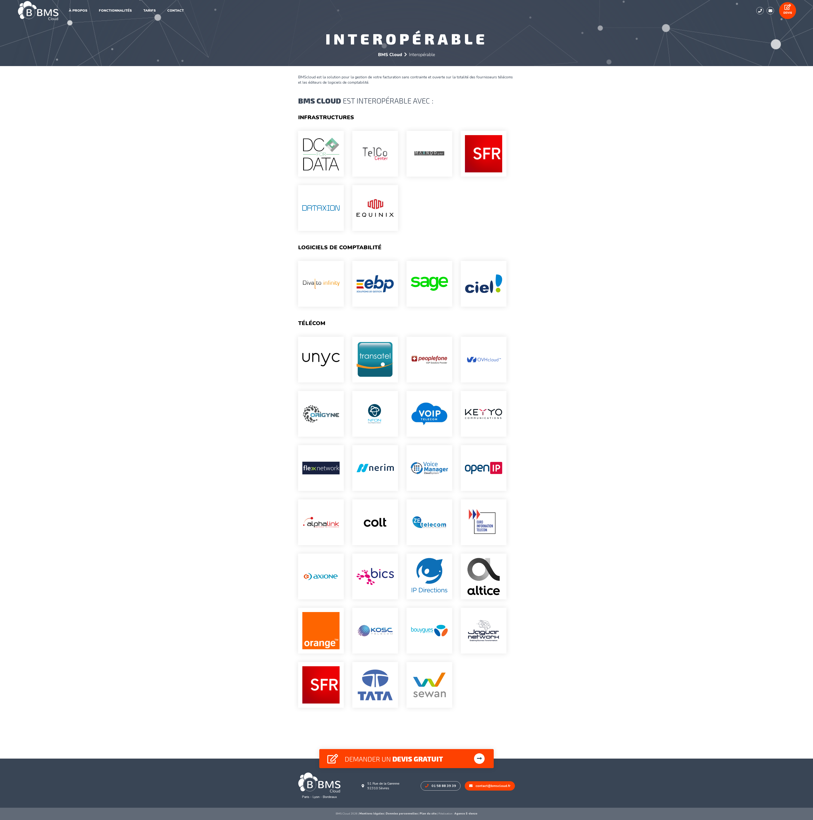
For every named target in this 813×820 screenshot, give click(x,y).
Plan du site (428, 814)
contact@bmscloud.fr (492, 786)
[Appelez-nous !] (760, 10)
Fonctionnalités (115, 10)
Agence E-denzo (465, 814)
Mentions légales (371, 814)
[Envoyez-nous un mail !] (770, 10)
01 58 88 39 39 (443, 786)
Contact (175, 10)
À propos (78, 10)
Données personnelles (402, 814)
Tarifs (149, 10)
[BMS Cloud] (38, 10)
